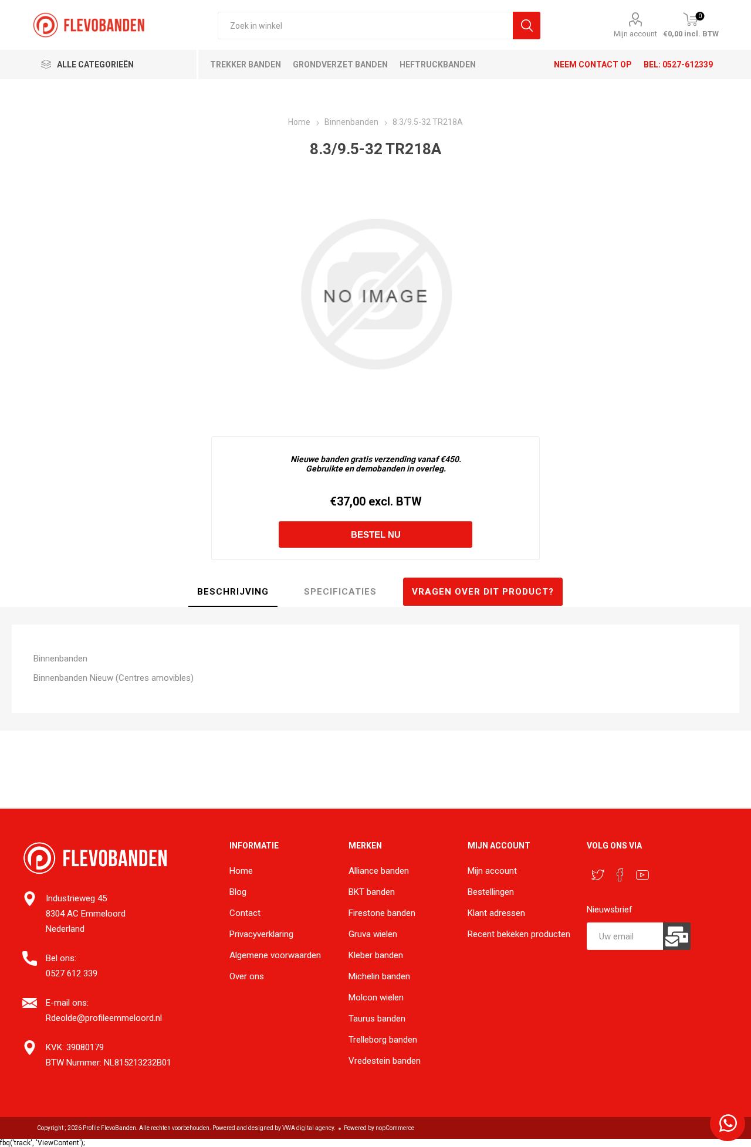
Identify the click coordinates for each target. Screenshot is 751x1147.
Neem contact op (593, 64)
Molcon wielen (376, 997)
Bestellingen (491, 892)
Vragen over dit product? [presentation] (483, 591)
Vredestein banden (385, 1061)
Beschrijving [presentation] (233, 591)
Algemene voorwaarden (275, 955)
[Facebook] (620, 875)
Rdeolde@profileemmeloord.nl (104, 1018)
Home (241, 871)
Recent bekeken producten (519, 934)
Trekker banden (245, 64)
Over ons (246, 976)
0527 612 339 (71, 973)
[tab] (233, 592)
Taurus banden (377, 1018)
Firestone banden (382, 913)
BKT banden (372, 892)
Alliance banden (379, 871)
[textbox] (365, 25)
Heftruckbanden (438, 64)
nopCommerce (395, 1128)
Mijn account (635, 33)
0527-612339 (687, 64)
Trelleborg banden (383, 1039)
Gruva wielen (373, 934)
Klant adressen (496, 913)
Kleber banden (376, 955)
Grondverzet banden (340, 64)
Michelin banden (379, 976)
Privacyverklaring (261, 934)
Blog (237, 892)
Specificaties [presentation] (340, 591)
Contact (245, 913)
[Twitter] (597, 875)
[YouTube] (642, 875)
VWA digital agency (308, 1128)
